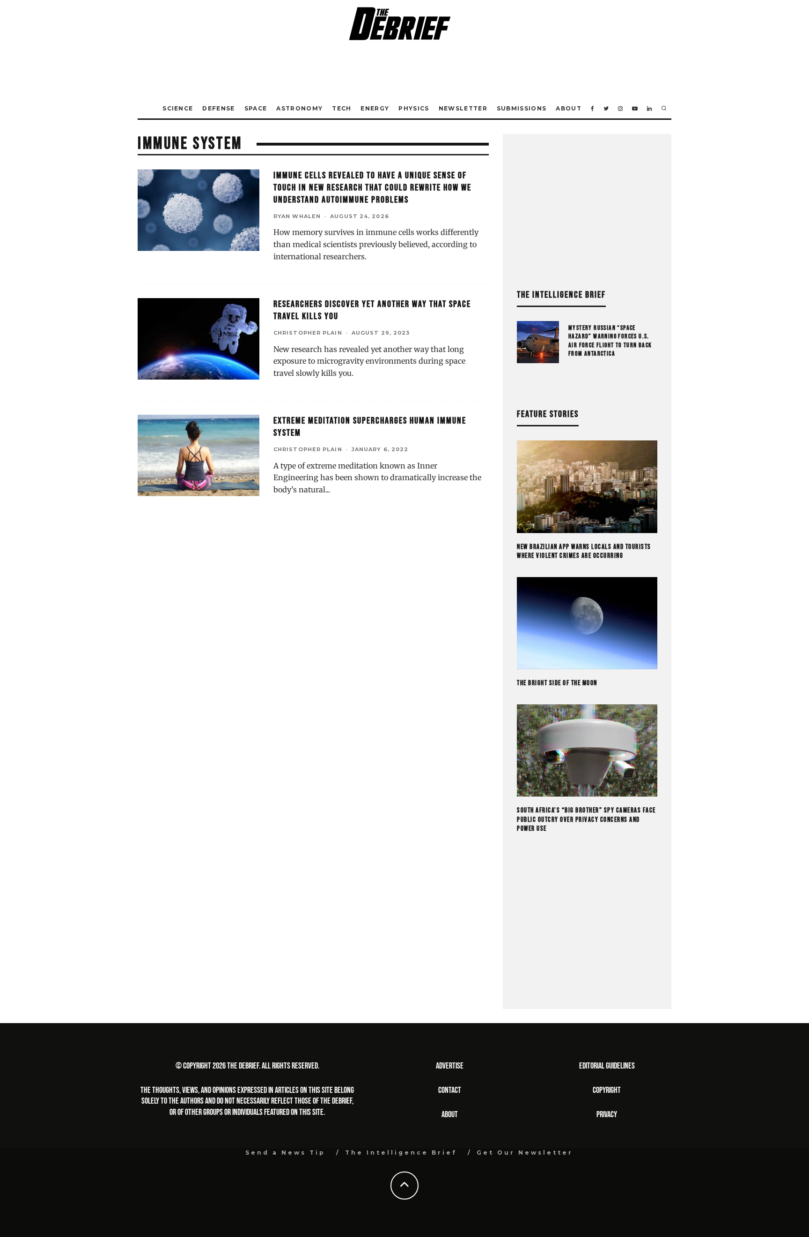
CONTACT (449, 1090)
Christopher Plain (307, 332)
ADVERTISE (449, 1066)
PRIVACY (606, 1115)
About (568, 108)
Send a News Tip (285, 1152)
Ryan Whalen (297, 216)
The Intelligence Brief (401, 1152)
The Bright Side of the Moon (557, 683)
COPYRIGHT (607, 1090)
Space (255, 108)
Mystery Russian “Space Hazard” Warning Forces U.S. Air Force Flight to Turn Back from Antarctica (610, 341)
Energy (374, 108)
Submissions (522, 108)
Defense (218, 108)
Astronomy (299, 108)
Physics (413, 108)
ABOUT (449, 1115)
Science (177, 108)
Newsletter (463, 108)
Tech (341, 108)
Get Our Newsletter (525, 1152)
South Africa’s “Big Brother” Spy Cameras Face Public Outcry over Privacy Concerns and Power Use (586, 819)
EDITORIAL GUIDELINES (607, 1066)
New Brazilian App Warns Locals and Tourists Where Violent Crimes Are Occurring (584, 551)
